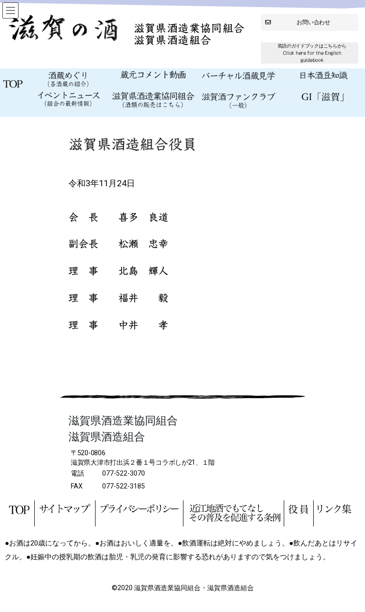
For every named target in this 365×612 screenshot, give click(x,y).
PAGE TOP (347, 584)
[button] (309, 22)
